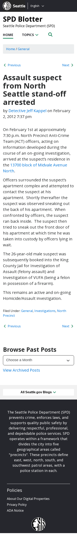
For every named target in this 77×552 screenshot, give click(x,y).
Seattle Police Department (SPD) (29, 25)
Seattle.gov (11, 2)
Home (8, 34)
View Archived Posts (21, 370)
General (27, 311)
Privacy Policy (17, 504)
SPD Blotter (22, 19)
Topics (28, 34)
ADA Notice (15, 510)
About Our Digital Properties (28, 499)
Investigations (44, 311)
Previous (14, 65)
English (34, 6)
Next (66, 65)
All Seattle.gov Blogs (37, 392)
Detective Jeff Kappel (27, 110)
